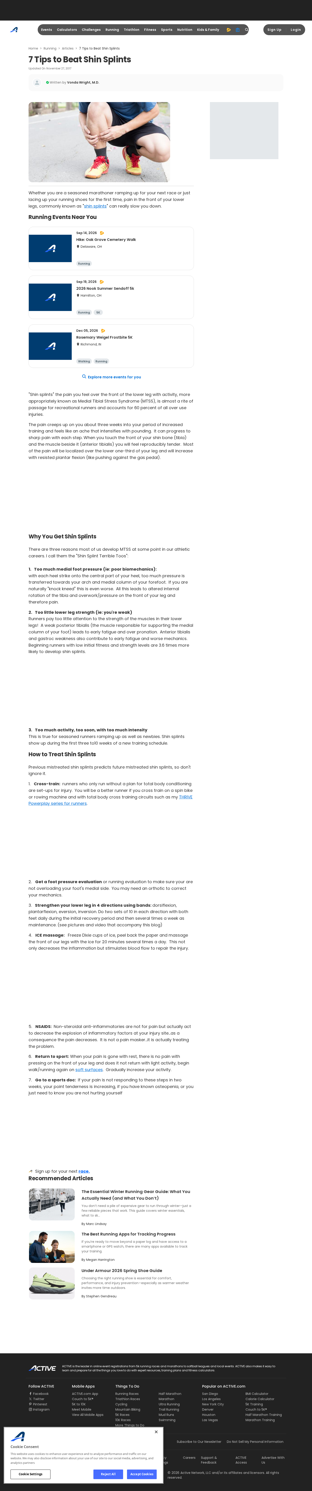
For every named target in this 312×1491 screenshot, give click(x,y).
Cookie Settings (30, 1474)
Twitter (38, 1399)
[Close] (156, 1432)
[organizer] (238, 30)
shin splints (95, 206)
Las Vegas (210, 1420)
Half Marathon (170, 1393)
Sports (166, 29)
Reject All (108, 1474)
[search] (247, 30)
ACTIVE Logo (38, 1366)
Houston (208, 1414)
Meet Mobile (81, 1409)
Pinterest (40, 1404)
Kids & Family (208, 29)
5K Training (254, 1404)
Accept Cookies (141, 1474)
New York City (213, 1404)
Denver (208, 1409)
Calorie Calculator (260, 1399)
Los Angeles (211, 1399)
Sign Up (274, 29)
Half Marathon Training (264, 1414)
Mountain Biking (127, 1409)
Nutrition (184, 29)
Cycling (121, 1404)
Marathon (166, 1399)
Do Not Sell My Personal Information (255, 1441)
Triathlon (131, 29)
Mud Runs (166, 1414)
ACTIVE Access (241, 1460)
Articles (68, 48)
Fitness (150, 29)
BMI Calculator (257, 1393)
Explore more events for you (114, 377)
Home (33, 48)
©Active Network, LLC (189, 1472)
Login (296, 29)
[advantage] (229, 30)
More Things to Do (129, 1425)
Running (112, 29)
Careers (189, 1457)
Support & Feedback (209, 1460)
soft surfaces (89, 1069)
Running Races (127, 1393)
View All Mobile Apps (87, 1414)
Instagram (41, 1409)
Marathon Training (260, 1420)
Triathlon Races (127, 1399)
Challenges (91, 29)
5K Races (122, 1414)
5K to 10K (79, 1404)
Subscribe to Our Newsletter (199, 1441)
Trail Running (169, 1409)
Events (46, 29)
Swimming (167, 1420)
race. (84, 1171)
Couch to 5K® (82, 1399)
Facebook (41, 1393)
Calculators (67, 29)
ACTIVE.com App (85, 1393)
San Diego (210, 1393)
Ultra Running (169, 1404)
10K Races (123, 1420)
